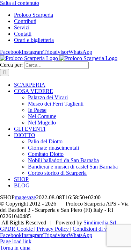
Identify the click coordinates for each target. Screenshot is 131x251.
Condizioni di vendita (96, 229)
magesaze (25, 197)
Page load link (15, 241)
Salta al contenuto (19, 3)
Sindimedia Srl (100, 222)
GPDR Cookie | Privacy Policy (35, 229)
